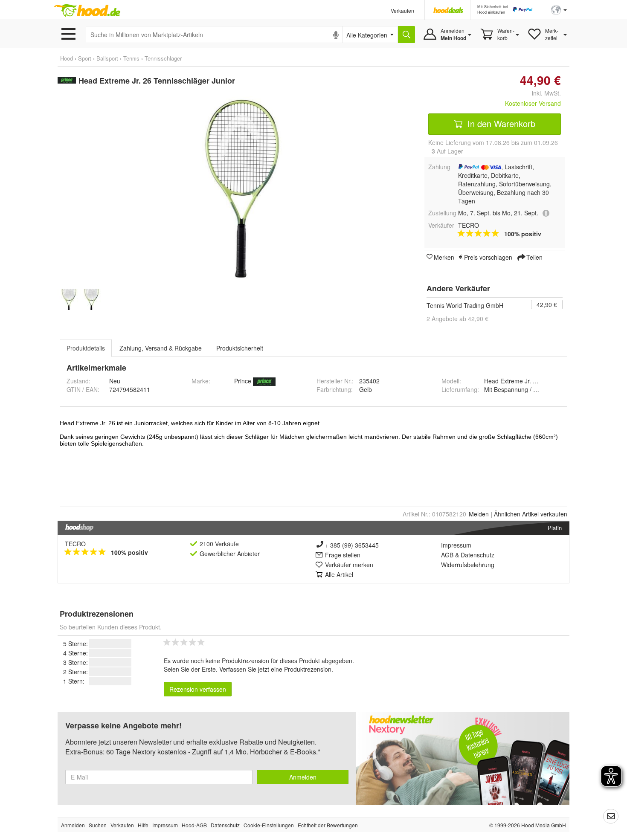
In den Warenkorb (500, 123)
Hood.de (87, 10)
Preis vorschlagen (488, 257)
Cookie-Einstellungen (269, 825)
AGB (447, 555)
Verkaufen (402, 10)
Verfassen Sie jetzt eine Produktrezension (275, 669)
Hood (66, 58)
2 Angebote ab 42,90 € (457, 318)
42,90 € (547, 304)
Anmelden (302, 777)
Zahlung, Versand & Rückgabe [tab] (160, 348)
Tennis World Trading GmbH (465, 305)
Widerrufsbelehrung (467, 564)
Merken (444, 257)
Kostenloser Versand (533, 103)
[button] (559, 9)
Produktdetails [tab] (86, 348)
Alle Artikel (339, 574)
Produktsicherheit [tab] (239, 348)
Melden (479, 514)
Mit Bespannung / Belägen (519, 389)
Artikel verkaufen (530, 514)
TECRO (75, 543)
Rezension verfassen (197, 689)
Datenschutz (477, 555)
